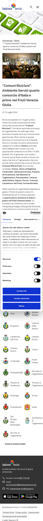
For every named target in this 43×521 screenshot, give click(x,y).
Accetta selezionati (21, 298)
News (16, 40)
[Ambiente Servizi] (12, 7)
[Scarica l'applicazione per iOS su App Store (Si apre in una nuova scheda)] (10, 496)
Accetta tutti (21, 291)
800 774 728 (24, 478)
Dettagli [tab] (17, 219)
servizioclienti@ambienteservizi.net (21, 484)
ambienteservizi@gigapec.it (21, 488)
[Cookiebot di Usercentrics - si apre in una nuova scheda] (30, 212)
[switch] (37, 266)
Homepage (7, 40)
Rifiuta (21, 306)
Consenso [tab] (7, 219)
